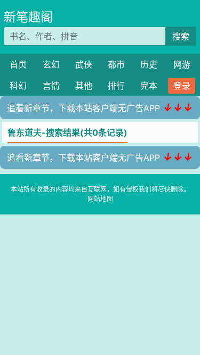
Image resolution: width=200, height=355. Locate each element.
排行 (116, 85)
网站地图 (100, 199)
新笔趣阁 (28, 17)
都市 (116, 64)
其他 (83, 85)
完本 (148, 85)
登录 (181, 85)
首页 (18, 64)
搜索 (180, 36)
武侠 (83, 64)
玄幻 (51, 64)
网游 (181, 64)
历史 (148, 64)
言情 (51, 85)
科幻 (18, 85)
